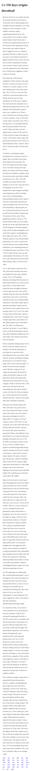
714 (22, 767)
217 (4, 764)
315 (27, 767)
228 (22, 762)
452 (4, 767)
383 (9, 762)
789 (13, 767)
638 (27, 758)
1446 (13, 764)
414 (13, 760)
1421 (8, 764)
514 (18, 760)
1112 (4, 758)
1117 (27, 764)
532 (18, 767)
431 (13, 762)
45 (18, 764)
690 (22, 764)
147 (18, 762)
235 (8, 769)
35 (3, 769)
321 (22, 758)
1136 (8, 767)
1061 (8, 760)
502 (22, 760)
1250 (12, 769)
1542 (27, 762)
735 (9, 758)
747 (27, 760)
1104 (4, 762)
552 (13, 758)
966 (4, 760)
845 (18, 758)
